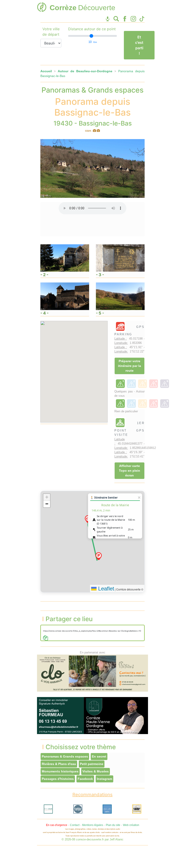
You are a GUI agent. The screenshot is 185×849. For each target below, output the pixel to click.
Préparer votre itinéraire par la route (129, 365)
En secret (99, 756)
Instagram (104, 779)
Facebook (85, 779)
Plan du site (113, 825)
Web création (131, 825)
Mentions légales (92, 825)
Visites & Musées (95, 771)
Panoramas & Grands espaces (65, 756)
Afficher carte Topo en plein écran (129, 470)
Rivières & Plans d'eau (59, 764)
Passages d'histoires (58, 779)
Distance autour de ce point (92, 29)
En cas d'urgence (56, 825)
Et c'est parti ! (139, 45)
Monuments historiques (60, 771)
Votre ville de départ (51, 32)
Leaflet (105, 588)
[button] (98, 556)
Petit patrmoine (91, 764)
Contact (74, 825)
